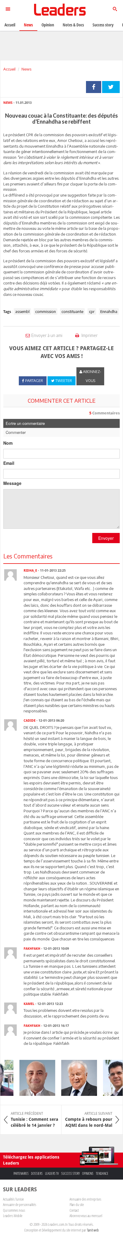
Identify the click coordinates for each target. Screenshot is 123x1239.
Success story (70, 1173)
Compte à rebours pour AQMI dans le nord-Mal (88, 1119)
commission (45, 311)
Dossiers (37, 1173)
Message (12, 483)
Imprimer (89, 335)
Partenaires (21, 1173)
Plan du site (77, 1204)
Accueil (9, 69)
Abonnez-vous (91, 376)
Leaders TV (52, 1173)
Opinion (47, 25)
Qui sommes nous (14, 1210)
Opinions (87, 1173)
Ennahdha (108, 311)
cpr (92, 311)
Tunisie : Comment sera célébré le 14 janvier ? (34, 1119)
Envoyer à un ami (46, 335)
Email (8, 463)
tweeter (111, 87)
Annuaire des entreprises (85, 1199)
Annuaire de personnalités (19, 1204)
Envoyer (106, 538)
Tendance (102, 1173)
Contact (74, 1210)
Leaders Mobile (12, 1215)
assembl (22, 311)
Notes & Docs (73, 25)
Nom (8, 443)
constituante (72, 311)
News (26, 69)
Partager (93, 87)
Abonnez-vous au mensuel (86, 1215)
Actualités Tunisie (13, 1199)
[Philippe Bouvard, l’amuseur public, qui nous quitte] (76, 1078)
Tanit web (93, 1230)
